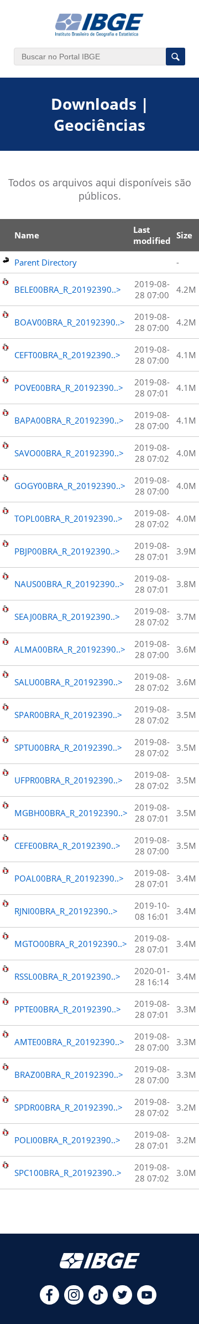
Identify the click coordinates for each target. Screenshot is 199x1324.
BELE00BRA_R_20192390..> (67, 289)
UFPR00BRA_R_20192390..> (68, 780)
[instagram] (73, 1301)
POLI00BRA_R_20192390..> (67, 1139)
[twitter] (122, 1301)
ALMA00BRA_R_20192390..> (69, 649)
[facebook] (49, 1301)
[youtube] (146, 1301)
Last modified (152, 235)
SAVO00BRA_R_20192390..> (69, 453)
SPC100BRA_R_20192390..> (68, 1172)
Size (184, 235)
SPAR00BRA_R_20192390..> (68, 714)
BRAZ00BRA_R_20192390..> (68, 1074)
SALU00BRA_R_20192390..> (68, 682)
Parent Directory (45, 262)
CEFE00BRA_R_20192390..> (67, 845)
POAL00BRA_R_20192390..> (69, 878)
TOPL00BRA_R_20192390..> (68, 518)
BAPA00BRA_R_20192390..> (69, 420)
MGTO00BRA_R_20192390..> (70, 943)
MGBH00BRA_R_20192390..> (71, 812)
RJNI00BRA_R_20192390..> (66, 910)
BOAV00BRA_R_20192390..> (69, 322)
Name (26, 235)
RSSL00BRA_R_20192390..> (67, 976)
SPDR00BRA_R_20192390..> (68, 1107)
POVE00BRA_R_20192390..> (68, 387)
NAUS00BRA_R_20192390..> (69, 583)
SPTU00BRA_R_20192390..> (68, 747)
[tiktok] (98, 1301)
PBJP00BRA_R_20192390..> (67, 551)
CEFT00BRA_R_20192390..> (67, 354)
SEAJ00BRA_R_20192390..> (67, 616)
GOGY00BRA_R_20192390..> (69, 485)
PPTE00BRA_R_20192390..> (67, 1009)
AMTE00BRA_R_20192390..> (69, 1041)
